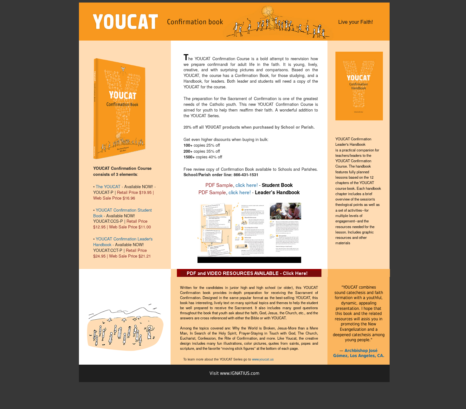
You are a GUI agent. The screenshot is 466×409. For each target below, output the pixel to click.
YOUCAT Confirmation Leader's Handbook (122, 241)
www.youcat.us (263, 359)
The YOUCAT (108, 186)
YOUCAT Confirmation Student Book (122, 213)
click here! (247, 184)
